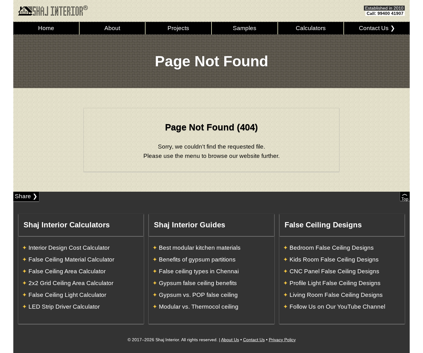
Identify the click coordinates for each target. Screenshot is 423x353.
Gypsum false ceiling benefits (198, 283)
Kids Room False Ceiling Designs (334, 259)
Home (46, 28)
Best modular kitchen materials (200, 247)
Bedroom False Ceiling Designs (332, 247)
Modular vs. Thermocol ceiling (198, 306)
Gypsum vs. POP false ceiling (198, 295)
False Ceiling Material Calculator (71, 259)
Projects (178, 28)
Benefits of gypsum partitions (197, 259)
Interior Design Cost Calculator (69, 247)
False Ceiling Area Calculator (67, 271)
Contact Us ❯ (377, 28)
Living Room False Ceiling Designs (336, 295)
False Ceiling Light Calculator (67, 295)
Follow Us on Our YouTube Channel (337, 306)
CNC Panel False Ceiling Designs (334, 271)
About (112, 28)
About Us (230, 339)
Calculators (311, 28)
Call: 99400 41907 (385, 13)
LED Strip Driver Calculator (64, 306)
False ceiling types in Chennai (199, 271)
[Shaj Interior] (53, 11)
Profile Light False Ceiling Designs (335, 283)
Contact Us (254, 339)
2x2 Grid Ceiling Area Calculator (70, 283)
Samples (244, 28)
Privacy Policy (282, 339)
